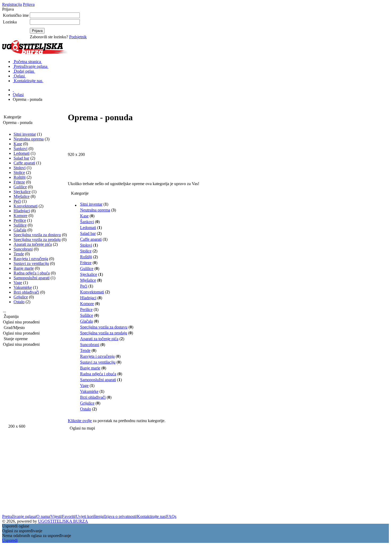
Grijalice (21, 297)
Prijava (29, 4)
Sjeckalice (22, 191)
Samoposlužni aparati (31, 278)
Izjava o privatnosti (120, 516)
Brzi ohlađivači (26, 292)
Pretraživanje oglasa (19, 516)
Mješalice (22, 196)
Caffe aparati (24, 163)
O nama (43, 516)
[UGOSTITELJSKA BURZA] (36, 53)
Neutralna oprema (29, 139)
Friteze (19, 182)
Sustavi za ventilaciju (31, 263)
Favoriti (68, 516)
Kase (18, 144)
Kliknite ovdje (80, 420)
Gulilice (20, 187)
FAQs (171, 516)
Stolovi (20, 167)
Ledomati (22, 153)
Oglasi (18, 94)
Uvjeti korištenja (89, 516)
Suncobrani (23, 249)
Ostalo (19, 301)
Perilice (20, 220)
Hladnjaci (22, 211)
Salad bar (21, 158)
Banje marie (24, 268)
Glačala (20, 230)
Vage (18, 282)
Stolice (19, 172)
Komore (20, 215)
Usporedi (10, 540)
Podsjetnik (78, 37)
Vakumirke (23, 287)
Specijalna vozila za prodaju (37, 239)
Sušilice (20, 225)
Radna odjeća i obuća (32, 273)
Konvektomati (26, 206)
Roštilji (20, 177)
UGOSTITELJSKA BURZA (63, 521)
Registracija (12, 4)
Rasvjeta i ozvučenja (31, 258)
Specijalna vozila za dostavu (37, 234)
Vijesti (56, 516)
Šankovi (20, 148)
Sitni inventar (25, 134)
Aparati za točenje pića (33, 244)
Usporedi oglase (15, 526)
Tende (19, 254)
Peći (17, 201)
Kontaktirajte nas (151, 516)
